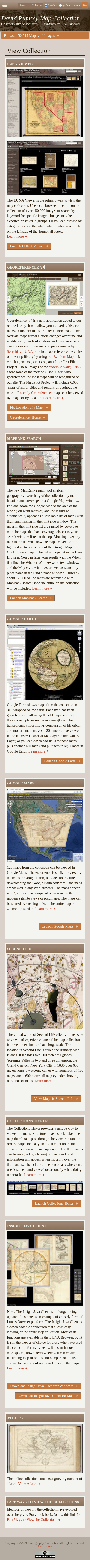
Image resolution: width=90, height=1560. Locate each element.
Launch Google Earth (60, 761)
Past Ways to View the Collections (32, 1520)
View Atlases (27, 1484)
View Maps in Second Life (53, 1099)
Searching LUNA (20, 351)
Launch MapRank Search (28, 598)
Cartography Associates (19, 24)
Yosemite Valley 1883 (65, 367)
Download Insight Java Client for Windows (41, 1386)
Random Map (64, 357)
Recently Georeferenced (35, 393)
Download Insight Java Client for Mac (45, 1396)
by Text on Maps (71, 5)
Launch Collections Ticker (54, 1203)
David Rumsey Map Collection (40, 18)
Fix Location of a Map (27, 407)
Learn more (15, 236)
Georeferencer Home (25, 417)
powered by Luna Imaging (61, 24)
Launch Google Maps (57, 926)
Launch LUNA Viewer (27, 246)
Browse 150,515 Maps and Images (29, 36)
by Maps (52, 5)
